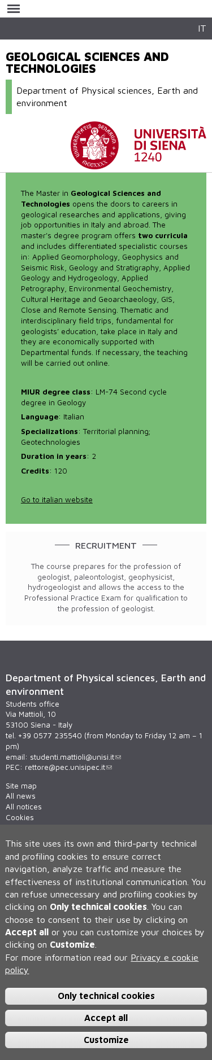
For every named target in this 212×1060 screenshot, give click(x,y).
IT (202, 28)
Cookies (20, 817)
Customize (106, 1040)
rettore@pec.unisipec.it (65, 767)
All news (21, 795)
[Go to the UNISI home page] (138, 163)
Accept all (106, 1018)
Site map (21, 785)
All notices (24, 806)
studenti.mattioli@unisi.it (72, 756)
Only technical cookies (106, 996)
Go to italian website (57, 499)
